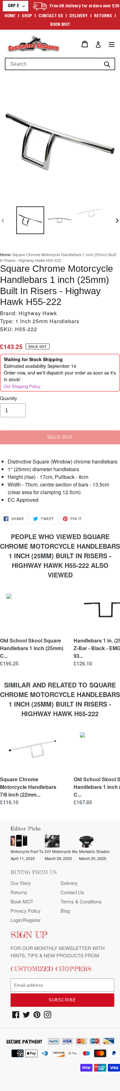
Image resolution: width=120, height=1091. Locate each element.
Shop (27, 16)
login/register (26, 920)
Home (9, 16)
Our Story (21, 882)
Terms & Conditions (81, 901)
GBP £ (13, 6)
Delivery (78, 16)
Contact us (50, 16)
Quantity (8, 398)
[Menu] (111, 44)
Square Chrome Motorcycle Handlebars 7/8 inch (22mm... (28, 787)
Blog (65, 910)
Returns (103, 16)
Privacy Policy (26, 910)
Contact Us (72, 892)
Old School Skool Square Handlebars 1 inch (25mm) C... (31, 648)
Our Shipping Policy (22, 386)
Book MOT (60, 25)
